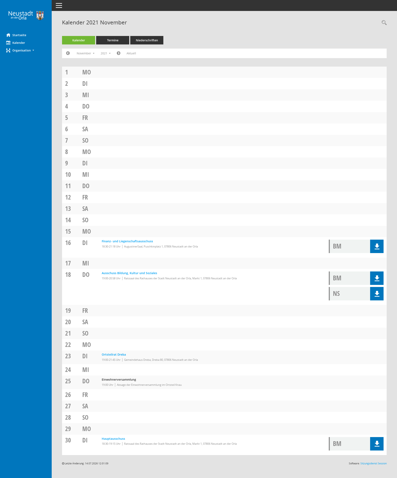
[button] (26, 50)
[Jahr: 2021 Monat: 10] (68, 53)
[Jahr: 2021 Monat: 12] (118, 53)
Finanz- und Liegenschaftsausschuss (127, 241)
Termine (112, 40)
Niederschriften (147, 40)
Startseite (19, 35)
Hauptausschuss (113, 439)
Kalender (18, 43)
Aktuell (131, 53)
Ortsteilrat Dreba (114, 354)
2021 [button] (104, 53)
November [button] (84, 53)
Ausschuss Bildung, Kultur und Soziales (129, 273)
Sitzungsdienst (373, 463)
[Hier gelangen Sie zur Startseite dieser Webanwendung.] (26, 15)
